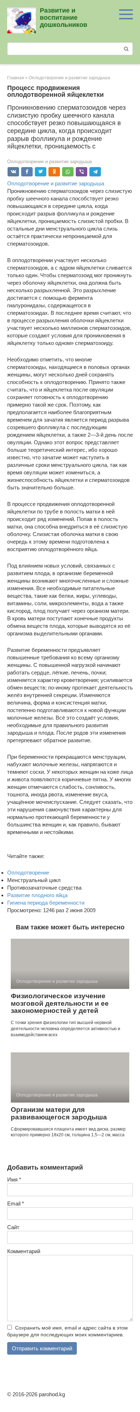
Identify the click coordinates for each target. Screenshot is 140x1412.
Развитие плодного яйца (37, 895)
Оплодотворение (28, 873)
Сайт (13, 1227)
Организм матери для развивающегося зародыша (59, 1113)
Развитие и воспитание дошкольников (63, 17)
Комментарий (23, 1251)
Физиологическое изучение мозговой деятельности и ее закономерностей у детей (60, 1003)
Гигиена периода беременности (45, 903)
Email (15, 1203)
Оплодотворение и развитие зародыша (49, 161)
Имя (14, 1179)
